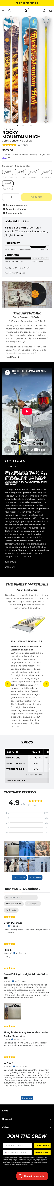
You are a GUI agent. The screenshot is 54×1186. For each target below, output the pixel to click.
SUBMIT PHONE (42, 1152)
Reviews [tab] (13, 889)
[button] (27, 813)
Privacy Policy (24, 1164)
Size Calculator (22, 166)
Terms (31, 1164)
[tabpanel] (27, 999)
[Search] (9, 10)
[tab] (32, 889)
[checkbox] (11, 910)
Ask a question (19, 877)
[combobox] (6, 1152)
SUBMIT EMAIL (42, 1145)
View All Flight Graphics (15, 273)
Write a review (35, 877)
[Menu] (3, 10)
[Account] (44, 10)
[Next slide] (46, 684)
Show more (27, 1098)
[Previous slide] (8, 684)
